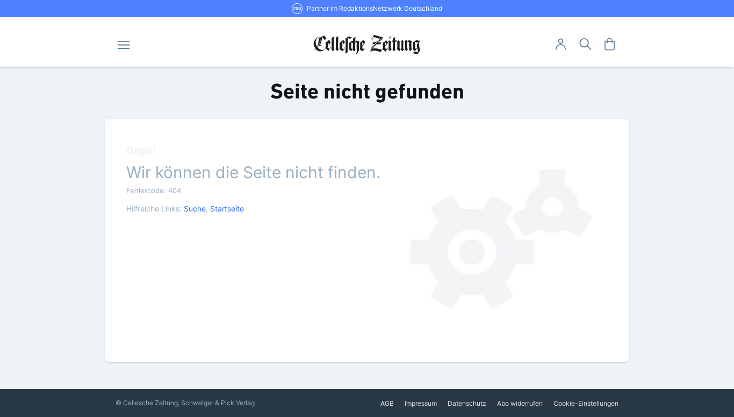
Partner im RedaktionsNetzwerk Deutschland (374, 8)
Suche (195, 208)
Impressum (421, 403)
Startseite (227, 208)
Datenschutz (467, 403)
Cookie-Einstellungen (585, 403)
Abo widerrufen (520, 403)
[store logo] (367, 44)
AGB (387, 403)
